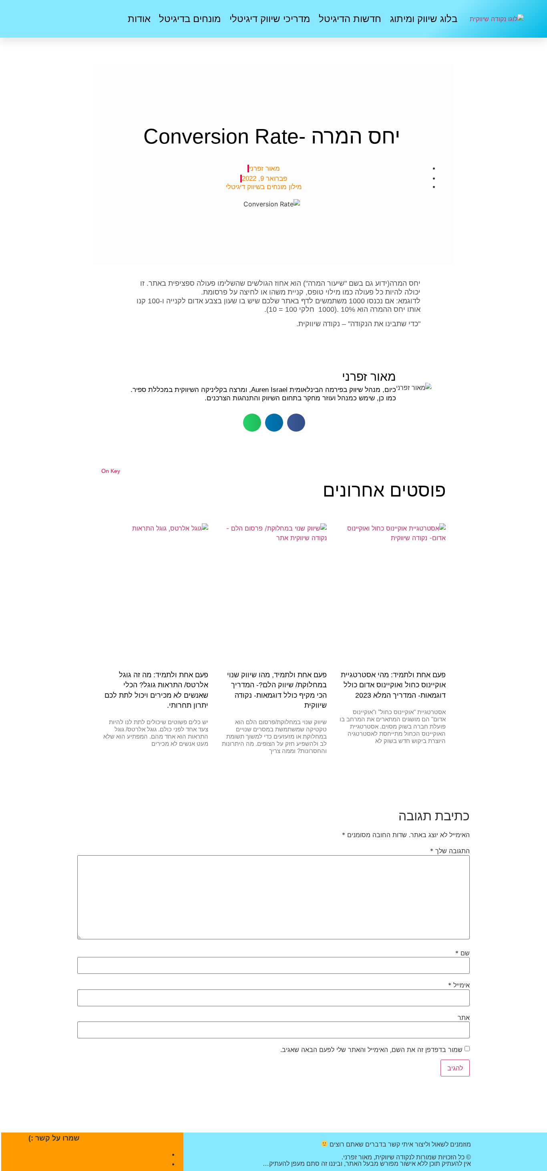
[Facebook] (74, 18)
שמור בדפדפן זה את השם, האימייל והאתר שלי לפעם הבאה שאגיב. (371, 1049)
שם (462, 953)
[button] (296, 423)
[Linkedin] (50, 18)
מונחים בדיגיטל (190, 18)
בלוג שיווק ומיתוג (423, 18)
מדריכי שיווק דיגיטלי (269, 18)
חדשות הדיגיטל (350, 18)
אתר (464, 1017)
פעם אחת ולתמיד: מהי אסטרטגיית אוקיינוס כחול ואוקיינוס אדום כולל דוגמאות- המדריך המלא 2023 (393, 685)
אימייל (459, 985)
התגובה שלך (450, 851)
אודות (139, 18)
